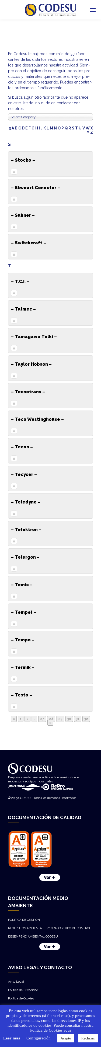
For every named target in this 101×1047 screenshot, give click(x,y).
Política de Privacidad (23, 990)
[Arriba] (14, 172)
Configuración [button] (38, 1038)
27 (42, 719)
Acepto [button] (66, 1038)
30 (69, 719)
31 (77, 719)
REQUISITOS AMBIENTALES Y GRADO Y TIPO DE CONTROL (49, 928)
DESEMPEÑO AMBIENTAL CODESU (33, 936)
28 (51, 719)
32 (86, 719)
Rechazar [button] (88, 1038)
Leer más (11, 1038)
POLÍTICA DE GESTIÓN (24, 920)
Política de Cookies (21, 998)
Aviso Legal (16, 981)
